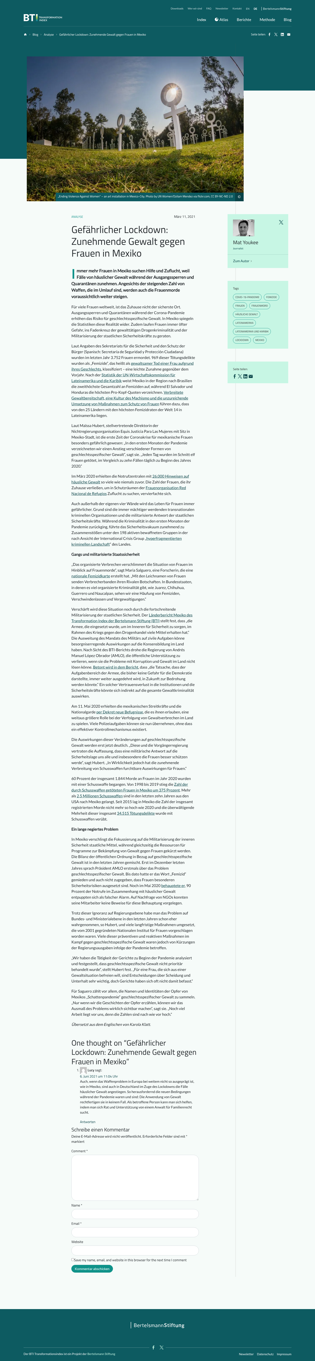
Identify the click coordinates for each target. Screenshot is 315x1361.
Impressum (284, 1354)
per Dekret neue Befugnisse (119, 712)
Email (76, 1223)
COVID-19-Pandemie (247, 297)
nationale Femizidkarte (90, 576)
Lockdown (241, 340)
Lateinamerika (244, 323)
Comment (79, 1151)
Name (76, 1205)
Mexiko (259, 340)
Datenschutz (265, 1354)
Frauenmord (260, 306)
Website (77, 1241)
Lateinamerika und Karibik (251, 331)
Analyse (77, 217)
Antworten (87, 1122)
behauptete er (173, 885)
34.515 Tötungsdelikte (136, 813)
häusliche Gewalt (246, 314)
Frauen (239, 306)
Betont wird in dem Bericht (115, 667)
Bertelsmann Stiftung (101, 1354)
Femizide (271, 297)
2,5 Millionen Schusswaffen (100, 795)
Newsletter (246, 1354)
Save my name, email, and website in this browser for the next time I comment (130, 1260)
